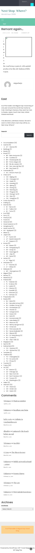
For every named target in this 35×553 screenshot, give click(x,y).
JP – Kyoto (9, 237)
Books (5, 151)
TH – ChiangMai (11, 357)
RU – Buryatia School (13, 303)
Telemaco (7, 401)
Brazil (5, 153)
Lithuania (6, 263)
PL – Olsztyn (10, 288)
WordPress (13, 548)
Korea (5, 243)
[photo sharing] (19, 47)
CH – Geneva (10, 348)
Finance (6, 218)
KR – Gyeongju (11, 252)
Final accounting (19, 401)
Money (5, 275)
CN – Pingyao (10, 192)
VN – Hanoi (10, 387)
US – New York (11, 374)
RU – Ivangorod (11, 312)
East (4, 24)
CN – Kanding (10, 183)
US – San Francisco (12, 376)
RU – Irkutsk (10, 310)
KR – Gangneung (12, 248)
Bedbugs (6, 149)
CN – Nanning (10, 190)
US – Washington (12, 380)
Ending (5, 203)
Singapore (7, 342)
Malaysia (6, 269)
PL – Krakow (10, 284)
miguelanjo (18, 83)
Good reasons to (9, 224)
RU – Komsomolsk (12, 318)
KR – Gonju (9, 250)
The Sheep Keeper (18, 452)
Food (5, 220)
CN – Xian (9, 196)
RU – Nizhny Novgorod (13, 325)
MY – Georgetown (12, 271)
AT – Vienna (10, 147)
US (4, 367)
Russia (16, 33)
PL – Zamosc (10, 295)
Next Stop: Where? (13, 11)
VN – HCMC (10, 389)
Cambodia (7, 170)
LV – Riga (9, 260)
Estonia (6, 205)
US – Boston (10, 370)
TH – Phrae (10, 361)
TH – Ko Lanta (11, 359)
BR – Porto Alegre (12, 162)
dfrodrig (7, 431)
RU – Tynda (10, 337)
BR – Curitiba (10, 158)
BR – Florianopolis (12, 160)
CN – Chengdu (11, 179)
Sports (5, 344)
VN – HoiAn (10, 391)
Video (5, 382)
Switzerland (7, 346)
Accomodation (8, 143)
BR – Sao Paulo (11, 168)
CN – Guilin (9, 181)
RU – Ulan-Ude (11, 340)
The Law (16, 483)
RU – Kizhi (9, 316)
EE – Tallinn (10, 209)
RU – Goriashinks (12, 308)
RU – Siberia (10, 333)
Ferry (5, 215)
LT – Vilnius (9, 267)
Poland (5, 280)
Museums (6, 278)
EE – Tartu (9, 211)
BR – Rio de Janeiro (12, 164)
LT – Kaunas (10, 265)
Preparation (7, 297)
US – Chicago (10, 372)
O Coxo (6, 452)
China (5, 175)
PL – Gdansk (10, 282)
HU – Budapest (8, 230)
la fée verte (8, 419)
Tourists (6, 363)
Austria (5, 145)
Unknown (7, 410)
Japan (5, 235)
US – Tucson (10, 378)
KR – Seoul (9, 256)
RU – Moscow (10, 323)
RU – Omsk (10, 327)
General (6, 222)
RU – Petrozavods (12, 329)
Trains (5, 365)
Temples (6, 352)
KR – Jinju (9, 254)
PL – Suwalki (10, 290)
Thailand (6, 355)
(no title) (16, 443)
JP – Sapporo (10, 241)
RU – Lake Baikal (11, 320)
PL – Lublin (9, 286)
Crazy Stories (8, 200)
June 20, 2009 (6, 33)
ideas (5, 233)
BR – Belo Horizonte (13, 156)
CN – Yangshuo (11, 198)
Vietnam (6, 385)
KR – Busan (10, 245)
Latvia (5, 258)
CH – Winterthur (11, 350)
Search (4, 131)
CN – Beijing (10, 177)
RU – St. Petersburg (13, 335)
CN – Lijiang (10, 185)
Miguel (5, 273)
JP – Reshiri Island (12, 239)
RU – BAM (9, 301)
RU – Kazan (10, 314)
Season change (18, 473)
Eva (12, 33)
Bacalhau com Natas (20, 410)
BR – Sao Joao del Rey (13, 166)
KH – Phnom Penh (12, 173)
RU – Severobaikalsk (13, 331)
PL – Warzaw (10, 293)
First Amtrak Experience (22, 492)
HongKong (7, 226)
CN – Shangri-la (11, 194)
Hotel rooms (7, 228)
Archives (4, 506)
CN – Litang (10, 188)
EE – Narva (9, 207)
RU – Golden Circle (12, 305)
